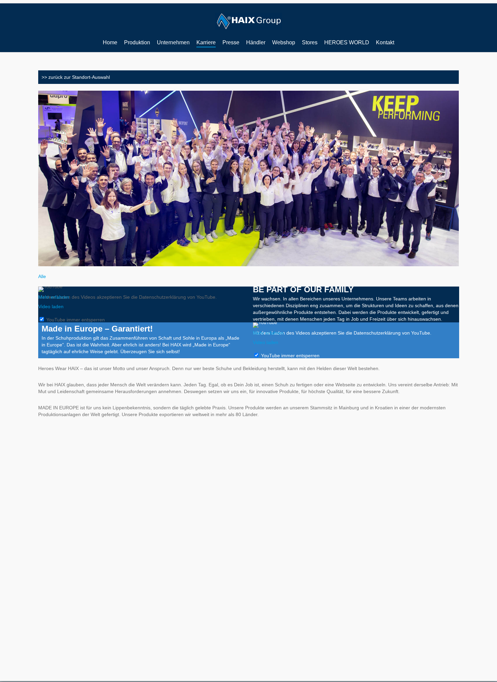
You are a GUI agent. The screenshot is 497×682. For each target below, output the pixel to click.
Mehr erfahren (53, 297)
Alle (42, 276)
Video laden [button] (51, 306)
